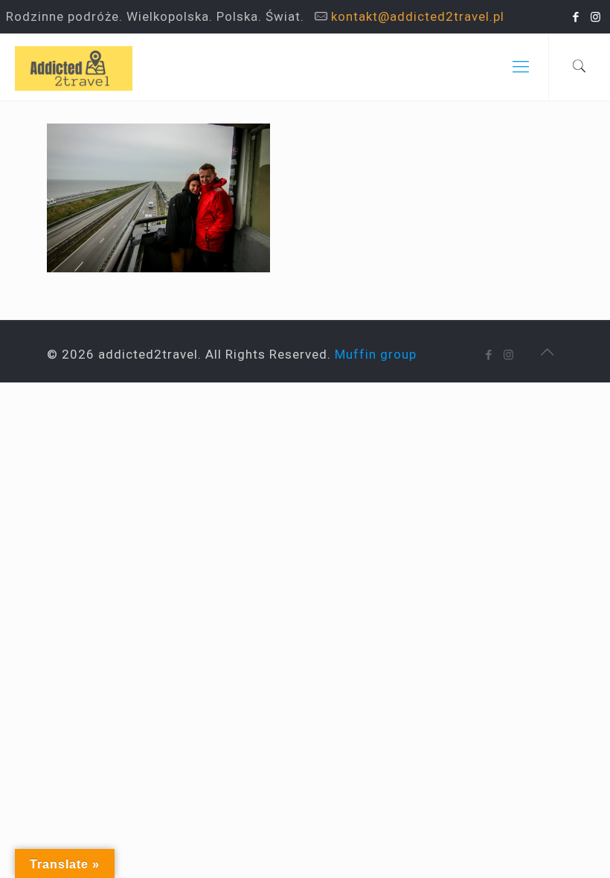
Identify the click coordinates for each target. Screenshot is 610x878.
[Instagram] (596, 17)
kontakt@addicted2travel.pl (417, 16)
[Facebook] (576, 17)
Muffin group (376, 354)
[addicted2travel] (73, 66)
